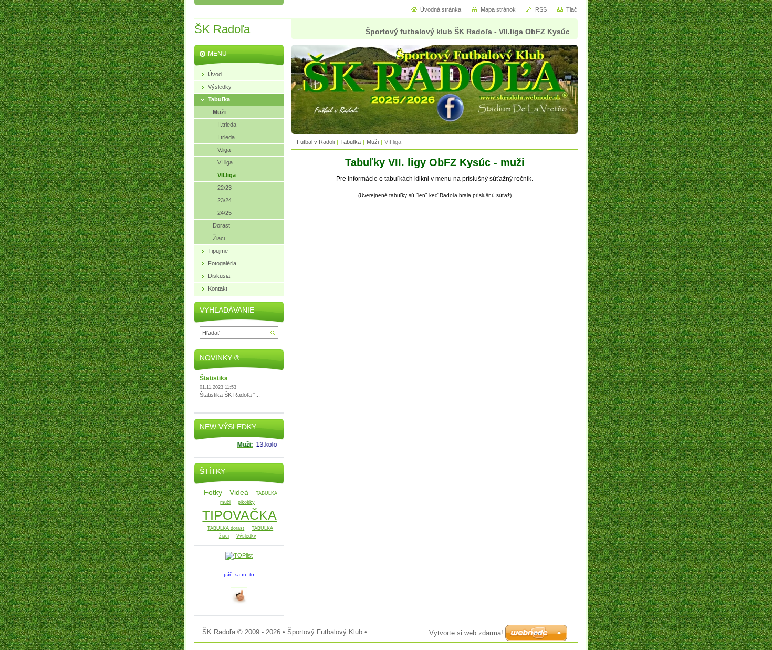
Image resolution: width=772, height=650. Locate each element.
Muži (373, 142)
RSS (541, 9)
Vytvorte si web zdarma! (466, 633)
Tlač (571, 9)
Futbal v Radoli (316, 142)
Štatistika (214, 378)
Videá (238, 492)
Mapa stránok (498, 9)
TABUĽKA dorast (225, 528)
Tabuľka (350, 142)
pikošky (246, 502)
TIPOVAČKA (239, 515)
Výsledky (246, 536)
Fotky (213, 492)
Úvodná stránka (440, 9)
